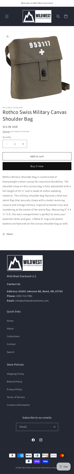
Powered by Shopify (50, 467)
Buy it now (37, 166)
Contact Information (18, 404)
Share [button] (10, 234)
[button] (7, 16)
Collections (13, 336)
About (10, 328)
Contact (11, 344)
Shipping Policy (15, 373)
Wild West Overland (31, 467)
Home (10, 320)
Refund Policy (14, 381)
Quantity (7, 137)
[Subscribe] (54, 427)
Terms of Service (16, 397)
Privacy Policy (14, 389)
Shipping (6, 131)
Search (10, 352)
